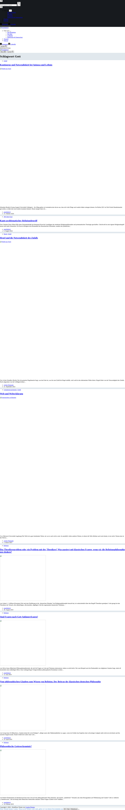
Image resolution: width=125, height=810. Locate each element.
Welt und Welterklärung (11, 393)
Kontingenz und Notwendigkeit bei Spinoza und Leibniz (26, 65)
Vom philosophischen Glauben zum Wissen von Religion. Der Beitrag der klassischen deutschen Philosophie (50, 681)
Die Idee (9, 34)
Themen (6, 39)
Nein (68, 809)
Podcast (6, 40)
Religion (6, 545)
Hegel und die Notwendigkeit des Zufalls (19, 238)
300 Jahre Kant (8, 217)
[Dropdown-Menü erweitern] (10, 31)
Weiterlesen (74, 809)
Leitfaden (10, 35)
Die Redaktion (11, 32)
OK (65, 809)
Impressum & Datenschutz (15, 37)
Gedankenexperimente (10, 390)
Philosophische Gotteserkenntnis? (16, 746)
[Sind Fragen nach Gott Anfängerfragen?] (23, 665)
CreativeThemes (30, 807)
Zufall (5, 61)
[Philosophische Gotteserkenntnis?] (23, 794)
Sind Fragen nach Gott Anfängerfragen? (19, 617)
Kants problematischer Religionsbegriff (18, 220)
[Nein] (78, 809)
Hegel (5, 234)
